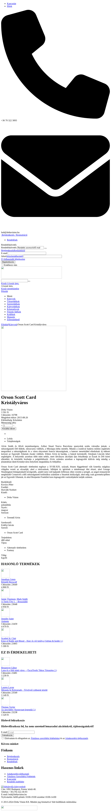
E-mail (4, 253)
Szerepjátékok (13, 304)
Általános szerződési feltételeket (45, 738)
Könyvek (11, 299)
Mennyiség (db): (8, 422)
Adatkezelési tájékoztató (18, 774)
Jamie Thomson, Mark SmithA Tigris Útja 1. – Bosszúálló (14, 600)
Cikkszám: (6, 415)
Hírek (9, 6)
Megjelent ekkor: (9, 417)
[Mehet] (45, 248)
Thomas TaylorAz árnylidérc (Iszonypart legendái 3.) (18, 708)
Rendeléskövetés (8, 247)
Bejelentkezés (7, 250)
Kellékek (11, 314)
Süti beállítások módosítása (64, 802)
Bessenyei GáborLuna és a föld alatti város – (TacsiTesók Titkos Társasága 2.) (29, 669)
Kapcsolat (11, 3)
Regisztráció (19, 250)
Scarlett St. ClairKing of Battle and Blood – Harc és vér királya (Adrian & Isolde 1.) (32, 639)
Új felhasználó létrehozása (13, 259)
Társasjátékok (13, 301)
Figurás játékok (14, 312)
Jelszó (4, 256)
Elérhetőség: (6, 420)
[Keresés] (29, 281)
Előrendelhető (13, 319)
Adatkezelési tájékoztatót (76, 738)
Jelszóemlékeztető (15, 256)
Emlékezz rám (10, 265)
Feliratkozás (7, 735)
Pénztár (4, 291)
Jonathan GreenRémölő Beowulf (9, 580)
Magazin (11, 317)
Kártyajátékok (13, 306)
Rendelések (12, 240)
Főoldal (4, 324)
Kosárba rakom (8, 429)
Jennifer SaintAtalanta (7, 620)
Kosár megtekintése (10, 288)
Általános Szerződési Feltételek (21, 776)
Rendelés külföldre (15, 781)
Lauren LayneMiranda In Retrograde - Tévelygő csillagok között (24, 688)
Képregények (13, 309)
